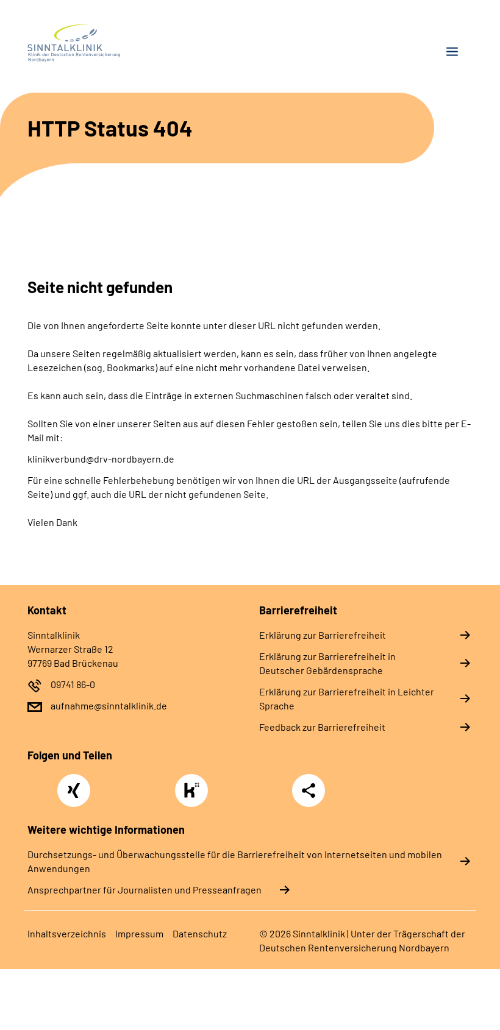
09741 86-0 (73, 684)
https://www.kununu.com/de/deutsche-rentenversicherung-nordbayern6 (194, 794)
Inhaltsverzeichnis (66, 933)
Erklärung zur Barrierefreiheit (322, 635)
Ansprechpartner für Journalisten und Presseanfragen (144, 889)
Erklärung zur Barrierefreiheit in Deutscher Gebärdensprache (327, 663)
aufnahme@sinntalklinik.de (109, 705)
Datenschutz (200, 933)
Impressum (139, 933)
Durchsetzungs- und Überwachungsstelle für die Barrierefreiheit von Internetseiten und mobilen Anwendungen (234, 861)
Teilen (308, 790)
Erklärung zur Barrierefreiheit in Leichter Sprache (346, 698)
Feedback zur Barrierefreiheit (322, 727)
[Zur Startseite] (134, 43)
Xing (73, 784)
